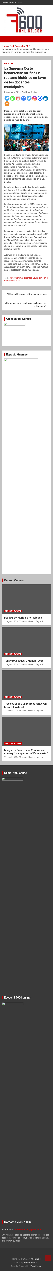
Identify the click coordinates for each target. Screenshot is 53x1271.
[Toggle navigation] (5, 39)
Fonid (45, 278)
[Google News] (23, 98)
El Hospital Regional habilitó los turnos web (27, 294)
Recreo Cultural (14, 580)
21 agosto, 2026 (11, 621)
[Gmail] (18, 98)
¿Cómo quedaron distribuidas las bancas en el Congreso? (25, 304)
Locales (8, 63)
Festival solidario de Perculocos (23, 617)
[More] (7, 103)
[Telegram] (7, 98)
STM (18, 281)
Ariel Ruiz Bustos (29, 92)
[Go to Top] (48, 1258)
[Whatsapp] (12, 98)
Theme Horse (30, 1262)
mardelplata (9, 281)
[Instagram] (34, 98)
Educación (37, 278)
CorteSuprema (16, 278)
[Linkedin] (45, 98)
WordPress (36, 1266)
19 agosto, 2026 (11, 757)
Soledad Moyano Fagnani (31, 621)
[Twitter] (29, 98)
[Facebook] (40, 98)
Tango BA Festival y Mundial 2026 (23, 660)
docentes (28, 278)
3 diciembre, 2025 (12, 92)
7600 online (33, 1259)
